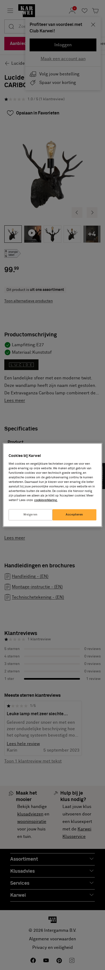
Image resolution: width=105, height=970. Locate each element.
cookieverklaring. (46, 500)
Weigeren (30, 514)
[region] (53, 485)
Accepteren (74, 514)
